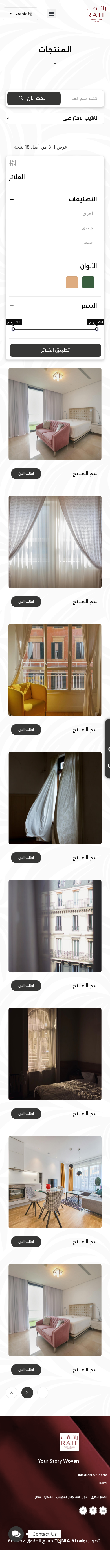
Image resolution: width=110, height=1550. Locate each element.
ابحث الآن (36, 98)
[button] (51, 13)
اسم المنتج (85, 473)
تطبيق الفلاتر (55, 350)
